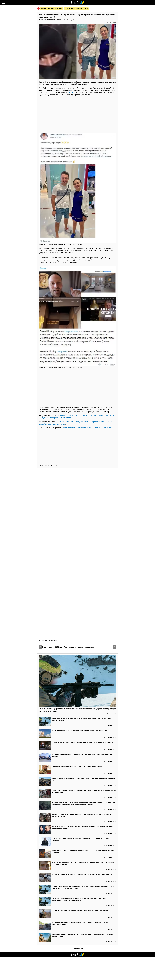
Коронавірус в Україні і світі (76, 8)
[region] (77, 114)
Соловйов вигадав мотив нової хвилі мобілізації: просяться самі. (87, 428)
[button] (40, 647)
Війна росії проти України (51, 8)
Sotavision (71, 92)
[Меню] (3, 2)
